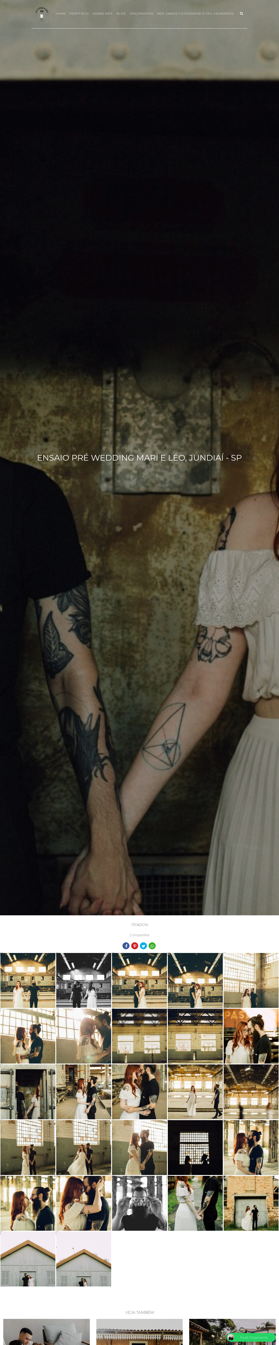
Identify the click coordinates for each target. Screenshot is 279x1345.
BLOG (121, 13)
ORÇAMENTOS (141, 13)
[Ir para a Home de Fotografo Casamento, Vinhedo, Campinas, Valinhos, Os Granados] (41, 14)
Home (61, 13)
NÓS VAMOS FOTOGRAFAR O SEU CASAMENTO (195, 13)
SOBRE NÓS (103, 13)
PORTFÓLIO (79, 13)
